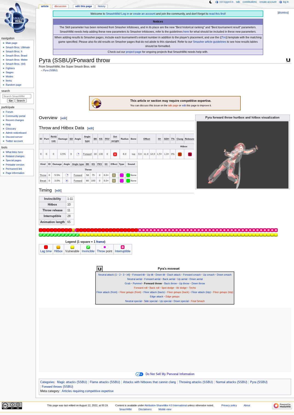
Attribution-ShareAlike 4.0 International (165, 405)
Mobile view (164, 409)
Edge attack (156, 296)
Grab (127, 283)
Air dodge (181, 287)
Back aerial (169, 279)
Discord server (14, 137)
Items (9, 80)
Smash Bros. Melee (17, 59)
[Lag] (46, 246)
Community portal (15, 116)
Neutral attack (106, 274)
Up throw (184, 283)
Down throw (198, 283)
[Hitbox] (58, 246)
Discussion (60, 6)
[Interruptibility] (122, 246)
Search (5, 91)
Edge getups (173, 296)
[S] (128, 175)
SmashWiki (113, 13)
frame (100, 241)
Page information (15, 173)
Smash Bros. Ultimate (18, 47)
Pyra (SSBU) (50, 70)
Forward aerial (152, 279)
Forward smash (192, 274)
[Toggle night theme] (210, 2)
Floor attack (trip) (201, 292)
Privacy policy (229, 405)
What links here (14, 152)
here (186, 31)
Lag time (46, 251)
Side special (150, 301)
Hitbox (58, 251)
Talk (238, 1)
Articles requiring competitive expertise (87, 391)
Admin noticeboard (16, 132)
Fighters (10, 68)
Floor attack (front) (106, 292)
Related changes (15, 156)
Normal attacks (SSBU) (231, 382)
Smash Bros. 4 (14, 51)
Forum (9, 111)
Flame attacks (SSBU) (105, 382)
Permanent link (14, 168)
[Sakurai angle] (67, 180)
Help (8, 124)
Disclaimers (145, 409)
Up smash (209, 274)
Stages (10, 72)
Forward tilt (138, 274)
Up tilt (150, 274)
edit (184, 105)
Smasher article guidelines (209, 41)
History (101, 6)
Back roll (154, 287)
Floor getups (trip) (223, 292)
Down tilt (160, 274)
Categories (47, 382)
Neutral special (133, 301)
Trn (224, 37)
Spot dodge (167, 287)
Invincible (88, 251)
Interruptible (122, 251)
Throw (101, 251)
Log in (125, 13)
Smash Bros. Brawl (16, 55)
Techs (192, 287)
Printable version (15, 164)
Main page (11, 43)
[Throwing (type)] (122, 175)
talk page (173, 105)
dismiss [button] (283, 12)
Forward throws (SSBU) (57, 386)
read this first (217, 13)
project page (133, 52)
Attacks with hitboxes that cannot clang (149, 382)
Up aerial (182, 279)
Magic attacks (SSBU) (72, 382)
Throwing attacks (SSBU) (196, 382)
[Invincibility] (88, 246)
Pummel (137, 283)
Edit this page (83, 6)
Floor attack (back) (154, 292)
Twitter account (14, 141)
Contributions (250, 1)
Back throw (170, 283)
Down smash (224, 274)
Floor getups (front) (130, 292)
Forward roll (140, 287)
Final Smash (198, 301)
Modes (9, 76)
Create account (268, 1)
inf (128, 274)
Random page (13, 84)
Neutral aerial (134, 279)
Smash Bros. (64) (15, 63)
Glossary (11, 128)
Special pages (13, 160)
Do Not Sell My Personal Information (170, 374)
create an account (144, 13)
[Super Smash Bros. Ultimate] (288, 59)
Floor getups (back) (178, 292)
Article (44, 6)
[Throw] (103, 246)
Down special (181, 301)
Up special (165, 301)
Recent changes (15, 120)
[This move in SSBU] (99, 269)
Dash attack (174, 274)
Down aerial (196, 279)
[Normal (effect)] (114, 175)
